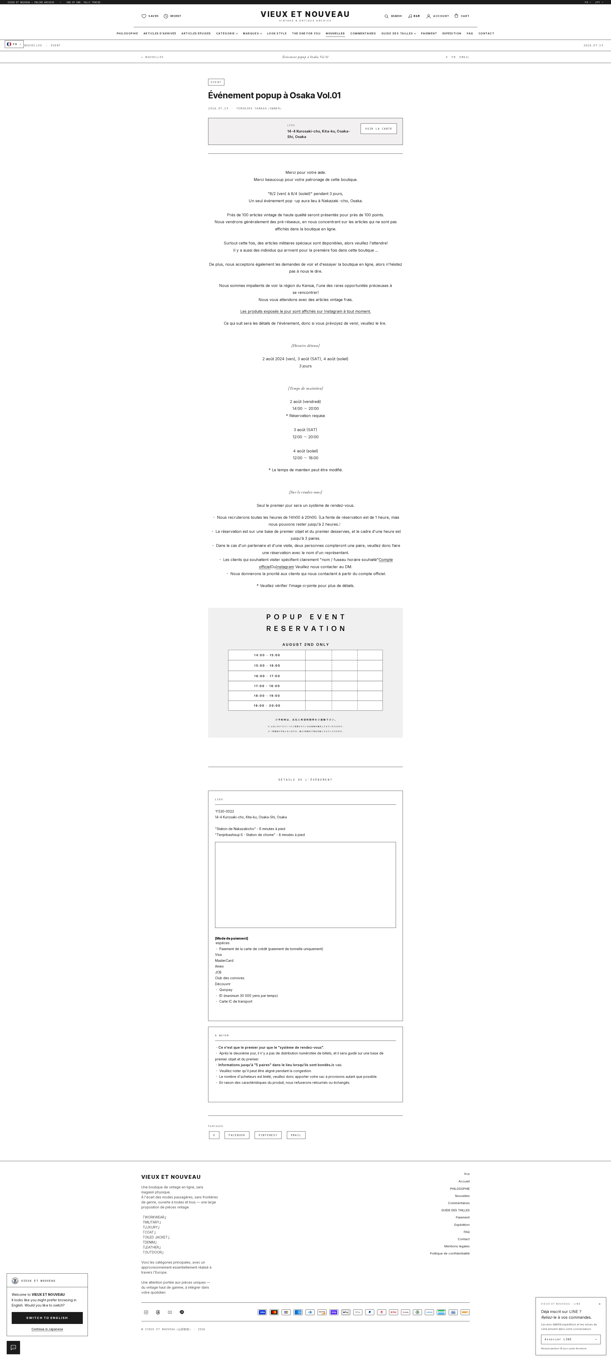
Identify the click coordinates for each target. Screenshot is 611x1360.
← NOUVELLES (152, 57)
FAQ (467, 1232)
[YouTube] (170, 1312)
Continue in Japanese (47, 1329)
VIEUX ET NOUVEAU (305, 16)
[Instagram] (146, 1312)
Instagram (285, 566)
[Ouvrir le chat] (13, 1347)
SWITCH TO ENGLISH (47, 1318)
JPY (599, 2)
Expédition (462, 1225)
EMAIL (464, 57)
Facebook (237, 1135)
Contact (464, 1239)
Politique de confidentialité (450, 1253)
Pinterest (268, 1135)
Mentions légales (457, 1246)
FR (588, 2)
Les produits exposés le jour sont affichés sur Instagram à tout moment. (305, 311)
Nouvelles (462, 1196)
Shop (467, 1174)
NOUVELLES (33, 45)
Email (296, 1135)
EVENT (56, 45)
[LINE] (182, 1312)
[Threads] (158, 1312)
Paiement (463, 1217)
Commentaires (459, 1203)
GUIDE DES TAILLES (455, 1210)
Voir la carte (378, 128)
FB (454, 57)
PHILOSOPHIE (460, 1189)
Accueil (464, 1181)
